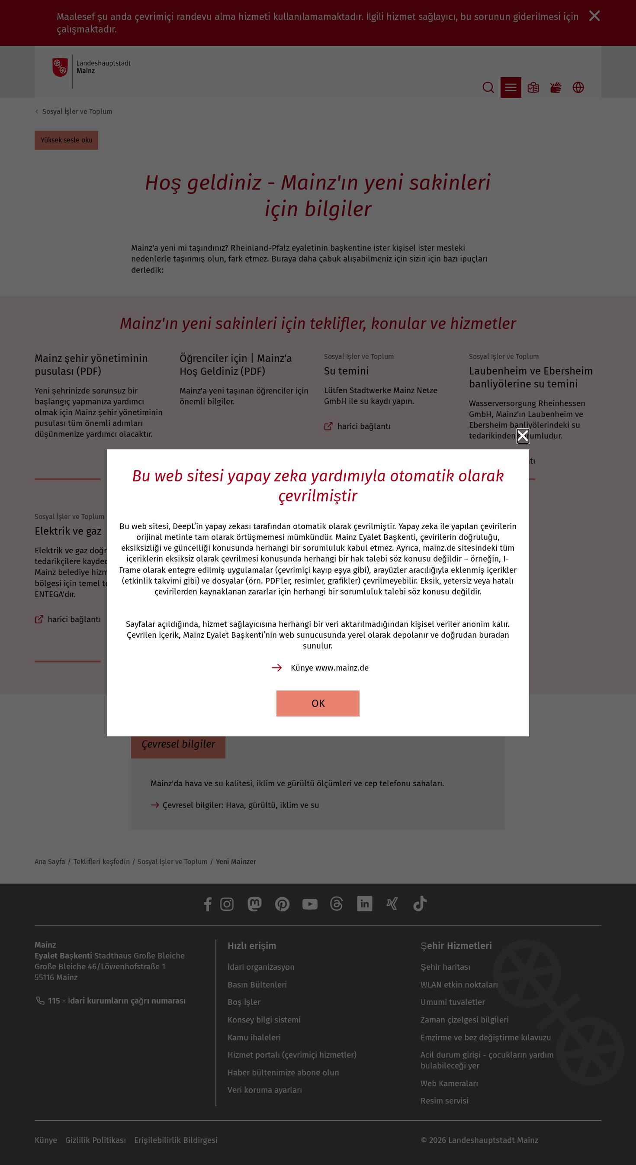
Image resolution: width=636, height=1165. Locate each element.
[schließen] (523, 436)
